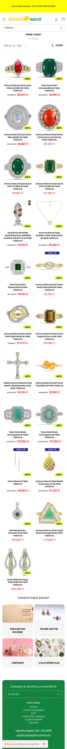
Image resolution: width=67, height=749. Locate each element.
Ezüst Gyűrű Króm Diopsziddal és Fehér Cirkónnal (17, 287)
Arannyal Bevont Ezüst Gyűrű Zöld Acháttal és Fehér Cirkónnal (17, 186)
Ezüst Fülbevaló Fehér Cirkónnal (18, 482)
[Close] (44, 744)
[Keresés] (61, 27)
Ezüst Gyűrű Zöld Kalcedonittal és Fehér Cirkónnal (49, 88)
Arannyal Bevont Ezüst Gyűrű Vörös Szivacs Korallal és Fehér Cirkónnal (49, 137)
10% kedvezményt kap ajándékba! (22, 744)
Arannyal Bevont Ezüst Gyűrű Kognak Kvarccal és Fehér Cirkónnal (49, 336)
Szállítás (33, 707)
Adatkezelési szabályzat (33, 716)
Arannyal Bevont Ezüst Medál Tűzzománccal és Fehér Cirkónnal (49, 484)
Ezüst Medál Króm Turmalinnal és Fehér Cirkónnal (18, 533)
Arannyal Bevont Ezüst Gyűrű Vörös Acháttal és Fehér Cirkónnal (17, 88)
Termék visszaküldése (33, 710)
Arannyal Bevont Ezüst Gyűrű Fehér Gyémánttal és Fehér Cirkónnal (49, 287)
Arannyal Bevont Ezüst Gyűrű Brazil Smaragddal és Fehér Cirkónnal (49, 533)
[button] (3, 19)
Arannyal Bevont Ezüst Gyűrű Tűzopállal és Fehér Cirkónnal (49, 384)
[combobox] (33, 27)
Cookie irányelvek (33, 719)
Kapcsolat (33, 722)
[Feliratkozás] (58, 694)
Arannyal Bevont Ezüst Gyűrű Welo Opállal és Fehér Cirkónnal (17, 137)
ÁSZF (33, 713)
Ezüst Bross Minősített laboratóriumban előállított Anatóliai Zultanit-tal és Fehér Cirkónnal (18, 237)
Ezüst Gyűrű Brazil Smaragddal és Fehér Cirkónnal (17, 435)
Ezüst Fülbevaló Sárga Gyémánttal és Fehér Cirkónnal (17, 582)
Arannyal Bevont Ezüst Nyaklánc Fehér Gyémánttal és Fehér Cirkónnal (49, 235)
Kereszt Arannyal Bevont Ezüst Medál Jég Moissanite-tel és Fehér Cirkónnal (18, 386)
